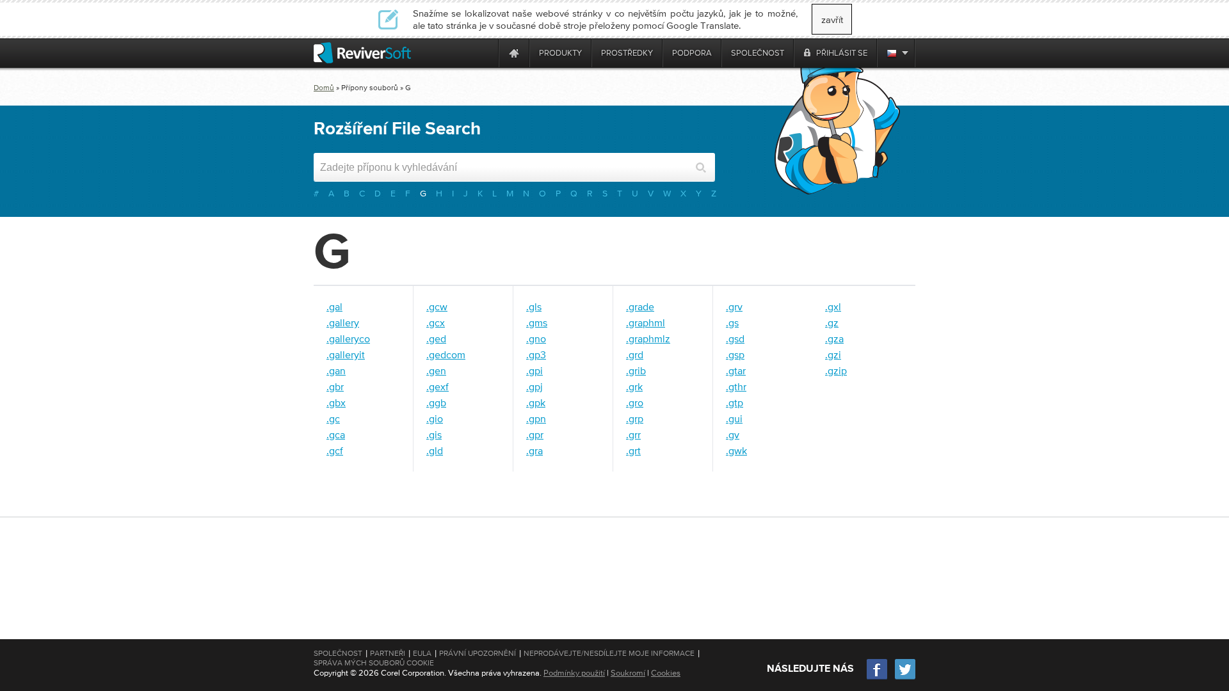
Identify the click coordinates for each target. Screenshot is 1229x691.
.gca (335, 434)
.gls (534, 306)
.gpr (534, 434)
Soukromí (628, 673)
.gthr (736, 386)
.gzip (836, 370)
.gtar (736, 370)
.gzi (833, 354)
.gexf (437, 386)
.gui (734, 418)
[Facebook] (877, 678)
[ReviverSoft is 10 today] (486, 52)
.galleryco (348, 338)
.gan (336, 370)
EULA (422, 653)
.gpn (536, 418)
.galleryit (345, 354)
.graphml (645, 322)
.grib (636, 370)
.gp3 (536, 354)
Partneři (387, 653)
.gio (434, 418)
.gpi (534, 370)
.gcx (435, 322)
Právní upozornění (477, 653)
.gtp (734, 402)
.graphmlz (648, 338)
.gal (334, 306)
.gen (436, 370)
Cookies (665, 673)
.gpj (534, 386)
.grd (634, 354)
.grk (634, 386)
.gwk (736, 450)
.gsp (735, 354)
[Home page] (514, 52)
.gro (634, 402)
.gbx (336, 402)
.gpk (535, 402)
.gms (536, 322)
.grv (734, 306)
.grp (634, 418)
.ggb (436, 402)
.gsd (735, 338)
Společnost (338, 653)
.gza (834, 338)
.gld (434, 450)
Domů (324, 87)
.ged (436, 338)
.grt (633, 450)
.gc (333, 418)
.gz (832, 322)
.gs (732, 322)
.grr (633, 434)
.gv (732, 434)
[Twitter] (905, 678)
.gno (536, 338)
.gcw (436, 306)
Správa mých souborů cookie (374, 662)
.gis (434, 434)
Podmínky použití (574, 673)
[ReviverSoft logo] (362, 52)
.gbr (335, 386)
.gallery (342, 322)
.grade (640, 306)
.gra (534, 450)
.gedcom (445, 354)
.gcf (334, 450)
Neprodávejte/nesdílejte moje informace (609, 653)
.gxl (833, 306)
